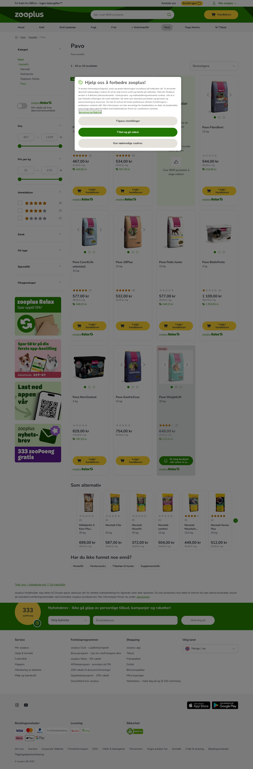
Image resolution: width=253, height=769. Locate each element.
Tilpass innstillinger (128, 121)
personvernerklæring (90, 111)
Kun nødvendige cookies (127, 143)
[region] (128, 114)
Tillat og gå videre (128, 132)
